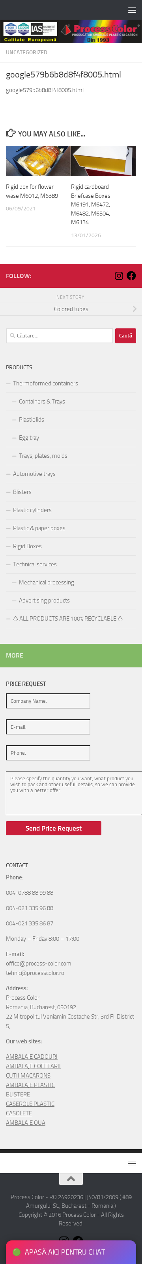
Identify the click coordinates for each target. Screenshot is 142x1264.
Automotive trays (34, 473)
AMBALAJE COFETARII (33, 1066)
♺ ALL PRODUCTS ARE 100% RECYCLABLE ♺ (68, 618)
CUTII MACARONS (28, 1075)
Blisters (22, 492)
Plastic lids (31, 419)
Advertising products (44, 600)
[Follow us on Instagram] (118, 275)
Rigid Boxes (27, 546)
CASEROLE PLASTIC (30, 1103)
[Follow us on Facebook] (131, 275)
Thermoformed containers (45, 383)
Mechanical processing (46, 582)
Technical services (35, 564)
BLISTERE (18, 1094)
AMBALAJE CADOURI (32, 1056)
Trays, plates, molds (43, 455)
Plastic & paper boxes (39, 528)
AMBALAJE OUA (25, 1122)
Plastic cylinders (32, 510)
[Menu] (132, 10)
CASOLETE (19, 1113)
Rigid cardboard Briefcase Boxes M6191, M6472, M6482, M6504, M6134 (90, 204)
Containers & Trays (42, 401)
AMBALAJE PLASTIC (30, 1085)
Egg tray (29, 437)
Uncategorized (26, 52)
